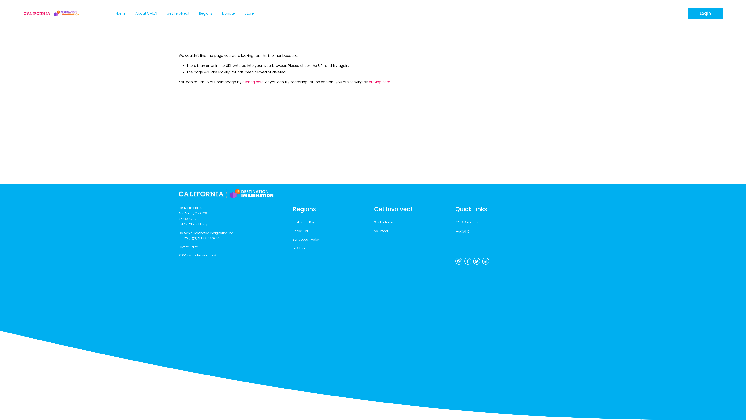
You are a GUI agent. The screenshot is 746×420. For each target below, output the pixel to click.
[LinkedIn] (485, 261)
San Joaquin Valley (306, 239)
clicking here (253, 82)
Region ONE (301, 231)
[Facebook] (467, 261)
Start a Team (383, 222)
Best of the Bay (304, 222)
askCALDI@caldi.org (193, 224)
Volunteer (381, 231)
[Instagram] (458, 261)
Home (120, 13)
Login (705, 13)
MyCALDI (462, 231)
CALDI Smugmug (467, 222)
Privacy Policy (188, 247)
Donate (228, 13)
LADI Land (299, 248)
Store (249, 13)
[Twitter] (476, 261)
